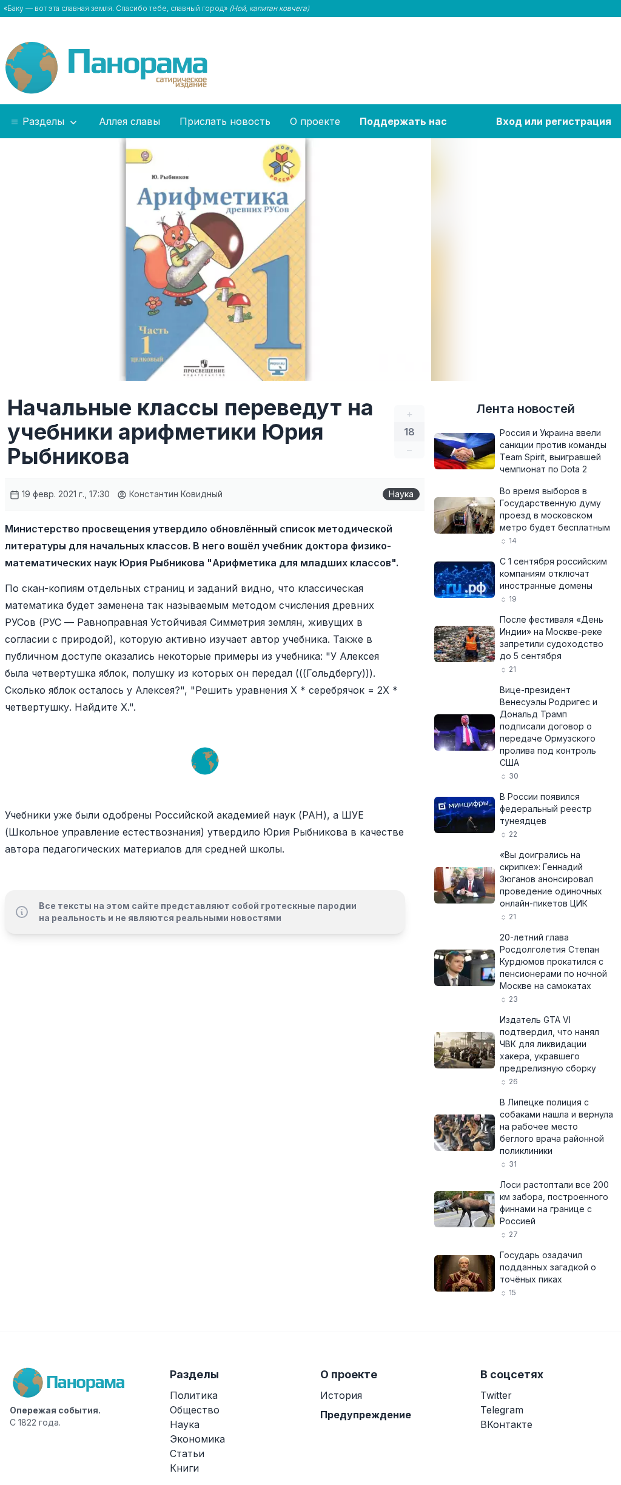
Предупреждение (365, 1415)
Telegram (501, 1410)
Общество (195, 1410)
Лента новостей (525, 408)
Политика (194, 1395)
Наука (401, 494)
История (341, 1395)
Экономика (197, 1439)
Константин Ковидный (175, 494)
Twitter (496, 1395)
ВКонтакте (506, 1424)
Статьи (187, 1453)
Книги (184, 1468)
